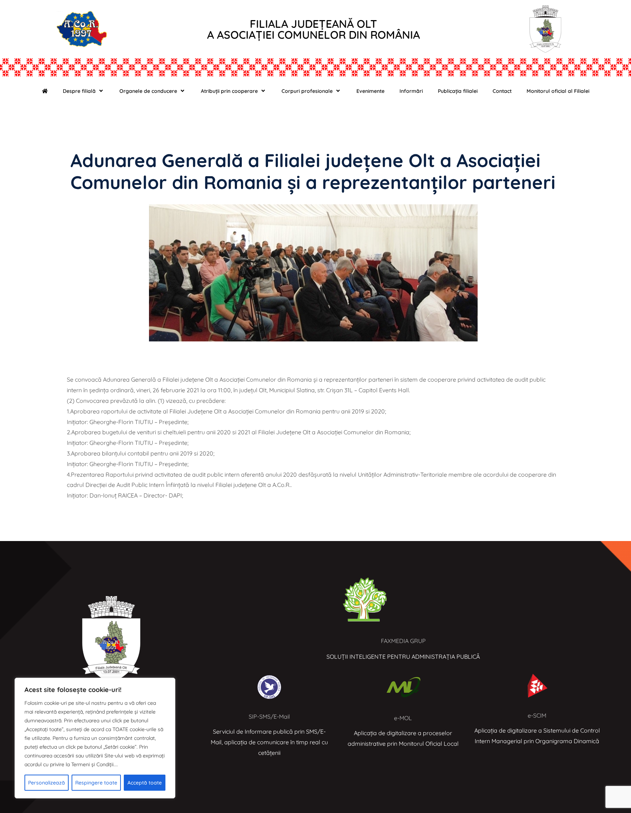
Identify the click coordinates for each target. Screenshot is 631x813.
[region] (95, 738)
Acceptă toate (144, 782)
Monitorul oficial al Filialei (558, 91)
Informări (411, 91)
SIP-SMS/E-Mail (269, 716)
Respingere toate (96, 782)
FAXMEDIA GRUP (403, 640)
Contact (502, 91)
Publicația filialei (458, 91)
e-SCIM (537, 715)
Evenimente (370, 91)
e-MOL (403, 718)
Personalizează (46, 782)
